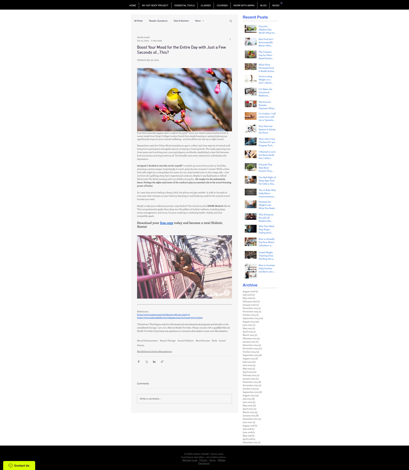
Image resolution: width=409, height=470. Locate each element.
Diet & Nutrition (181, 20)
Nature (140, 345)
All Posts (138, 20)
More (198, 20)
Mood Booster (203, 340)
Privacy (203, 460)
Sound (222, 340)
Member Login (189, 460)
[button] (155, 5)
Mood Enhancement (147, 340)
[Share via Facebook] (138, 361)
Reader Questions (158, 20)
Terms (212, 460)
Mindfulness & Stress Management (154, 351)
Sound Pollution (185, 340)
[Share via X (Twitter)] (146, 361)
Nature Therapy (168, 340)
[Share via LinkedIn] (154, 361)
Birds (214, 340)
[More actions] (230, 39)
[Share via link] (162, 361)
